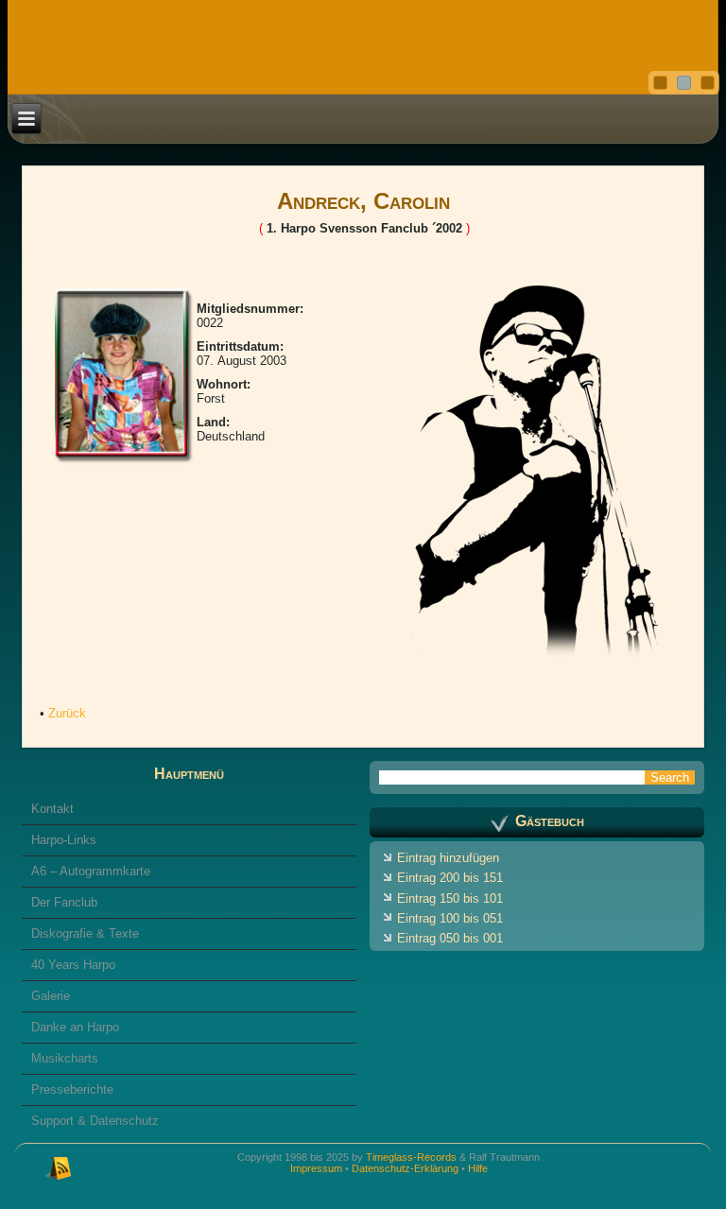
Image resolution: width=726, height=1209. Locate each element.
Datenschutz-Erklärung (405, 1168)
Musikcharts (64, 1058)
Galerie (50, 996)
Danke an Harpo (75, 1027)
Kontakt (52, 809)
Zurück (67, 713)
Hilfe (478, 1168)
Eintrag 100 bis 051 (450, 918)
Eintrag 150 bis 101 (450, 898)
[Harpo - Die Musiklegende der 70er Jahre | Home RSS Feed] (58, 1166)
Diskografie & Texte (85, 933)
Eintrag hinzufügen (448, 858)
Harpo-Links (63, 840)
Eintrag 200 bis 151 (450, 878)
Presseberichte (72, 1089)
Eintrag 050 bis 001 (450, 938)
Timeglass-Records (411, 1157)
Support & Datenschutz (95, 1121)
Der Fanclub (64, 902)
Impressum (316, 1168)
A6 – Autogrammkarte (90, 871)
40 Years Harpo (73, 965)
